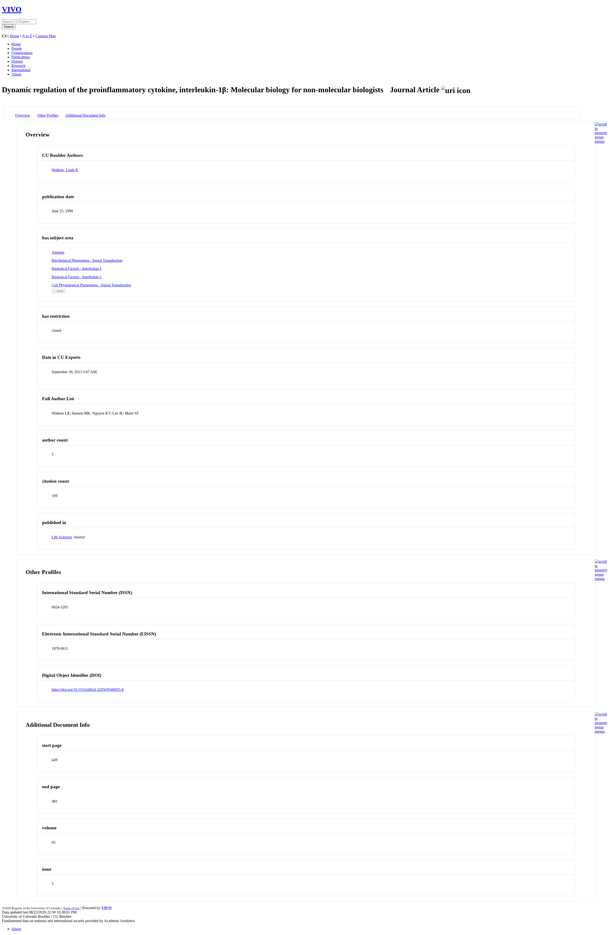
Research (18, 66)
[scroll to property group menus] (601, 141)
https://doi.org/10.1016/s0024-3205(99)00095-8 (88, 690)
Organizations (22, 53)
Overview (22, 115)
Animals (58, 252)
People (16, 48)
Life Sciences (62, 537)
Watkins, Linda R (65, 170)
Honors (17, 61)
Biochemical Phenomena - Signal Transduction (87, 260)
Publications (20, 57)
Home (14, 36)
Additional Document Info (85, 115)
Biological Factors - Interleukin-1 (77, 269)
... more (58, 291)
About (16, 74)
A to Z (27, 36)
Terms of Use (71, 908)
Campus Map (45, 36)
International (20, 70)
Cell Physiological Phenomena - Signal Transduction (91, 285)
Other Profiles (47, 115)
